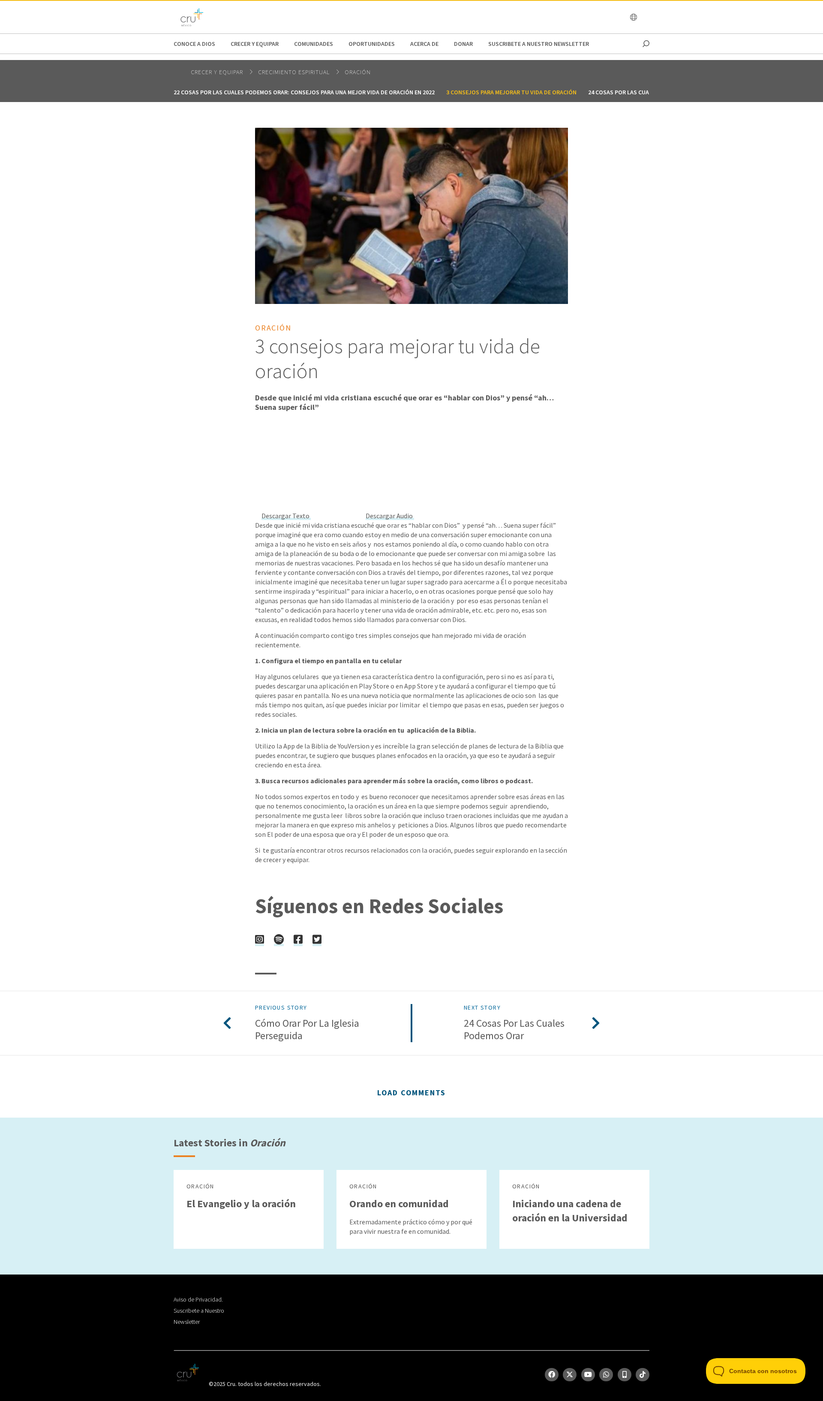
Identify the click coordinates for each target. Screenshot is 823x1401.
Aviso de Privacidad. (198, 1299)
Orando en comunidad (399, 1203)
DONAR (463, 44)
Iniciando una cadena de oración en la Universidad (570, 1210)
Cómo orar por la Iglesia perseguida (307, 1029)
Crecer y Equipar (255, 44)
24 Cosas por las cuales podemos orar (645, 92)
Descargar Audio (390, 515)
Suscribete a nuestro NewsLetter (538, 44)
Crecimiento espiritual (294, 72)
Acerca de (424, 44)
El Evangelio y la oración (241, 1203)
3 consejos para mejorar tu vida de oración (511, 92)
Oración (358, 72)
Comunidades (313, 44)
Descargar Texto (286, 515)
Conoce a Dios (194, 44)
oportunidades (371, 44)
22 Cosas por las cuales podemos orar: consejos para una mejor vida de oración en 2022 (304, 92)
